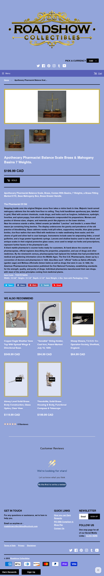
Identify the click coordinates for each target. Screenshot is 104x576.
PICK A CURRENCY (76, 60)
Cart (100, 73)
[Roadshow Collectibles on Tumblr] (59, 66)
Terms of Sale (10, 545)
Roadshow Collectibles (20, 558)
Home (6, 80)
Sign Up (94, 516)
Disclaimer (31, 545)
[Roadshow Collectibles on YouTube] (64, 66)
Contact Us (59, 528)
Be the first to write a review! (52, 484)
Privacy (21, 545)
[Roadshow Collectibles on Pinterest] (49, 66)
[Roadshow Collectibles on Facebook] (43, 66)
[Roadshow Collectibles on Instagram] (54, 66)
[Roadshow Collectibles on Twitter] (38, 66)
